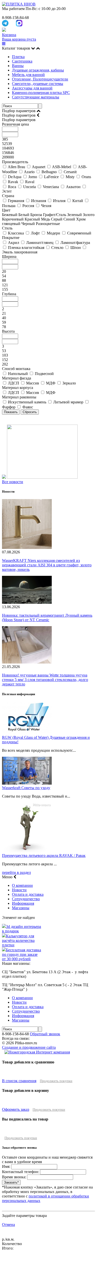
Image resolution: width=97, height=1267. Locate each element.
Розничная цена (15, 124)
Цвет (6, 210)
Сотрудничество (26, 899)
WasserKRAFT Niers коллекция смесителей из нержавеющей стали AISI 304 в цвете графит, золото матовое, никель (47, 565)
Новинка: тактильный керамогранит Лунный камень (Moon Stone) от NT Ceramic (47, 617)
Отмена (8, 1224)
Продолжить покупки (56, 1081)
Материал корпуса (17, 387)
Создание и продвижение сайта (29, 1047)
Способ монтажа (16, 369)
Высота (8, 331)
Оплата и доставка (28, 894)
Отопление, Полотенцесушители (40, 79)
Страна (8, 196)
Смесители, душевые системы (37, 83)
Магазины (20, 908)
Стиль (7, 228)
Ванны (18, 66)
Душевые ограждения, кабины (38, 70)
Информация (23, 903)
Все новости (12, 482)
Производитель (15, 162)
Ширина (9, 256)
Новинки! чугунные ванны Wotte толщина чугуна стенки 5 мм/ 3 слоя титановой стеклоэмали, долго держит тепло (45, 679)
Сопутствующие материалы (35, 97)
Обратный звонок (45, 1034)
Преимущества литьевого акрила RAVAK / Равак (44, 855)
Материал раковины (19, 397)
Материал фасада (16, 378)
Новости (19, 890)
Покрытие (10, 237)
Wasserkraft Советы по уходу (26, 788)
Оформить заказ (15, 1109)
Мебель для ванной (28, 75)
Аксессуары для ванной (32, 88)
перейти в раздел (16, 872)
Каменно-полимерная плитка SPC (41, 92)
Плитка (18, 57)
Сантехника (22, 61)
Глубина (9, 294)
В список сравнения (19, 1081)
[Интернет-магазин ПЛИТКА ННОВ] (19, 4)
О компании (22, 885)
